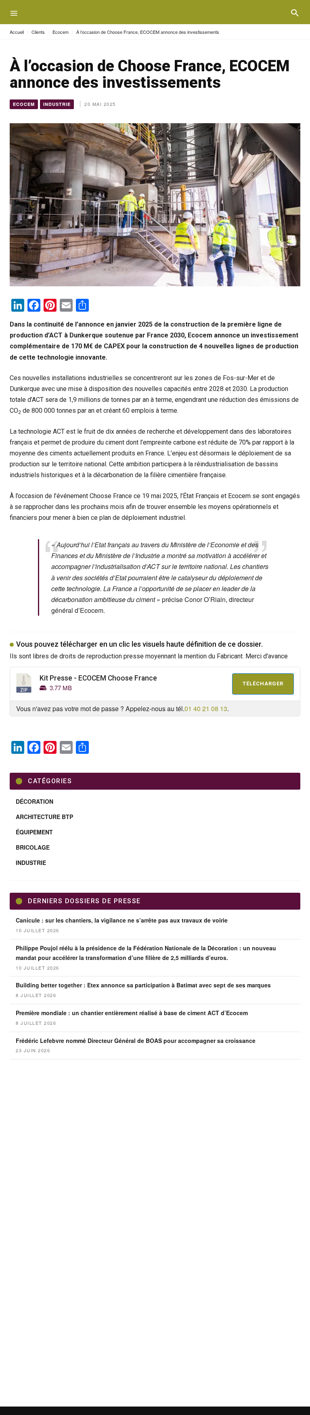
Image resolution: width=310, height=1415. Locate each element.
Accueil (17, 32)
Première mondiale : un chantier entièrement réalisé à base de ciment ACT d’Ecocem (132, 1013)
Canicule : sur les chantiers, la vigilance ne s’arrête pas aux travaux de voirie (122, 920)
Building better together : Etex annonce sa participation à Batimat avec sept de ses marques (143, 985)
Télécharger (263, 684)
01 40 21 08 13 (205, 708)
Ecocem (60, 32)
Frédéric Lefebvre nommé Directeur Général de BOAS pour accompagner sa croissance (136, 1040)
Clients (38, 32)
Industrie (57, 104)
